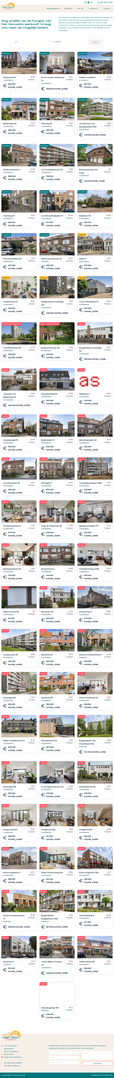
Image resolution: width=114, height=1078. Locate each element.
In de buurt (93, 8)
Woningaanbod (52, 8)
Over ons (80, 8)
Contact (106, 8)
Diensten (67, 8)
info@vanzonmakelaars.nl (13, 1057)
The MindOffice (107, 1075)
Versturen (97, 1063)
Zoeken (95, 42)
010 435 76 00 (106, 2)
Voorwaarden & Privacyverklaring (13, 1075)
